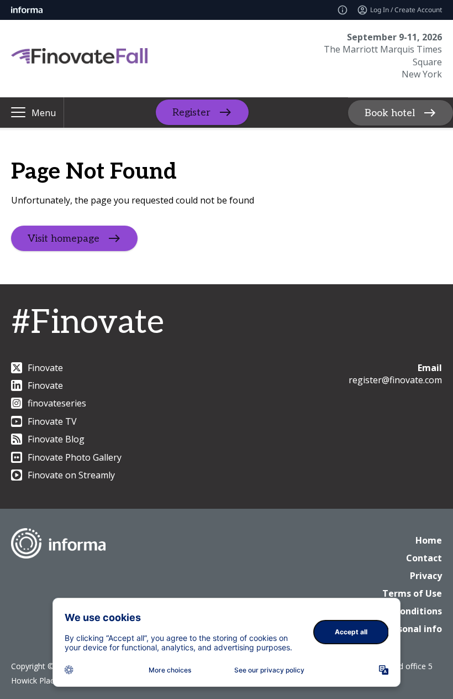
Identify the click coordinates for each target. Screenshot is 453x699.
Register (191, 112)
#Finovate (87, 323)
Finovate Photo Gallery (75, 457)
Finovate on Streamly (71, 475)
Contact (424, 558)
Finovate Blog (56, 439)
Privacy (426, 576)
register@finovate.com (395, 380)
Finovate (45, 368)
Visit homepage (63, 238)
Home (428, 540)
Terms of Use (412, 593)
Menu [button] (43, 113)
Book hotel (390, 112)
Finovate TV (52, 421)
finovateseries (57, 403)
